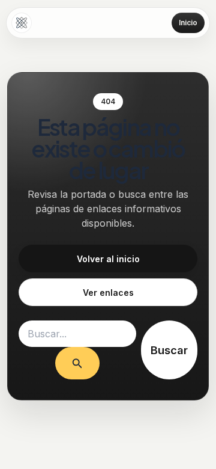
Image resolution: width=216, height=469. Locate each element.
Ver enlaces (108, 292)
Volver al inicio (108, 259)
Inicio (188, 22)
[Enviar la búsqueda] (77, 363)
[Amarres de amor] (21, 23)
